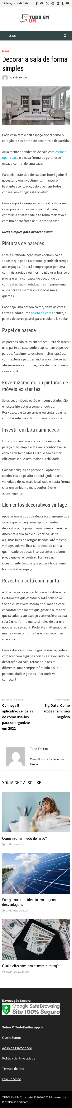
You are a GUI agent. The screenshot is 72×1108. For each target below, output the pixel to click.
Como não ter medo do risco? (24, 838)
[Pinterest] (53, 3)
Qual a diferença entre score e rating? (30, 966)
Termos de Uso (13, 1068)
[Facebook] (37, 3)
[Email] (67, 3)
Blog (5, 51)
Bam (25, 1102)
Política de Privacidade (18, 1058)
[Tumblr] (63, 3)
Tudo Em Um (20, 77)
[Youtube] (42, 3)
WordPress (9, 1102)
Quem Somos (12, 1037)
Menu (12, 36)
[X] (47, 3)
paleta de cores (42, 313)
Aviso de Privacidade (17, 1048)
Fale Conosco (11, 1079)
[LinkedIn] (58, 3)
